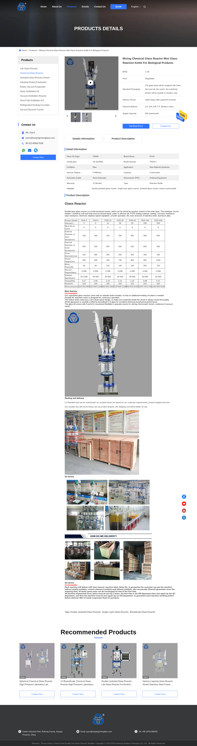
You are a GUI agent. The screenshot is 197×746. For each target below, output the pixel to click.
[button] (23, 667)
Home (44, 7)
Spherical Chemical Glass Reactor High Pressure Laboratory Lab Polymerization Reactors (35, 683)
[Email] (29, 150)
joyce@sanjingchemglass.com (40, 138)
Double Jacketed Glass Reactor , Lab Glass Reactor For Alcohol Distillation (117, 683)
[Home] (22, 7)
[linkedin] (184, 510)
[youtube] (184, 503)
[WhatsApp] (23, 150)
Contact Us (100, 7)
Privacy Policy (47, 743)
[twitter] (184, 517)
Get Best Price (136, 126)
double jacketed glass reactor (85, 612)
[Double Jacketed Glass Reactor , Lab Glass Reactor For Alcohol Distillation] (119, 661)
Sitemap (35, 743)
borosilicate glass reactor (142, 612)
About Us (57, 7)
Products (71, 7)
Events (85, 7)
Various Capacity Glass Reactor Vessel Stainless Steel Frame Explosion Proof (157, 683)
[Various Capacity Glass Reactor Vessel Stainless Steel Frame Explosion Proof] (160, 661)
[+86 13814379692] (36, 150)
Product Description (123, 138)
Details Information (83, 138)
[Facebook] (184, 496)
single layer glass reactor (115, 612)
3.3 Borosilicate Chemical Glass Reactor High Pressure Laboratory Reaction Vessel (76, 683)
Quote (118, 7)
